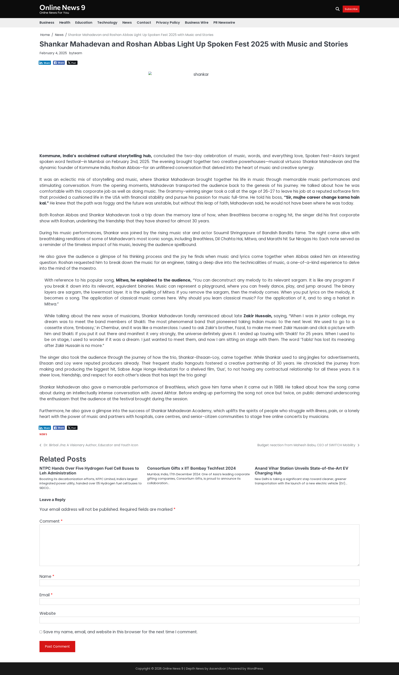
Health (64, 22)
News (127, 22)
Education (83, 22)
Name (46, 576)
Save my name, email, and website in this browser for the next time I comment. (120, 632)
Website (47, 613)
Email (46, 595)
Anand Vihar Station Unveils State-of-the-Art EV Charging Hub (301, 470)
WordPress (255, 668)
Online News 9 (62, 7)
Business (46, 22)
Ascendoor (217, 668)
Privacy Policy (168, 22)
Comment (51, 521)
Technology (107, 22)
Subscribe (351, 9)
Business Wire (196, 22)
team (77, 53)
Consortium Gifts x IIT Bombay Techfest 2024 (191, 468)
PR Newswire (224, 22)
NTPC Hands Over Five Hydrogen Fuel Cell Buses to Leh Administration (89, 470)
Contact (144, 22)
